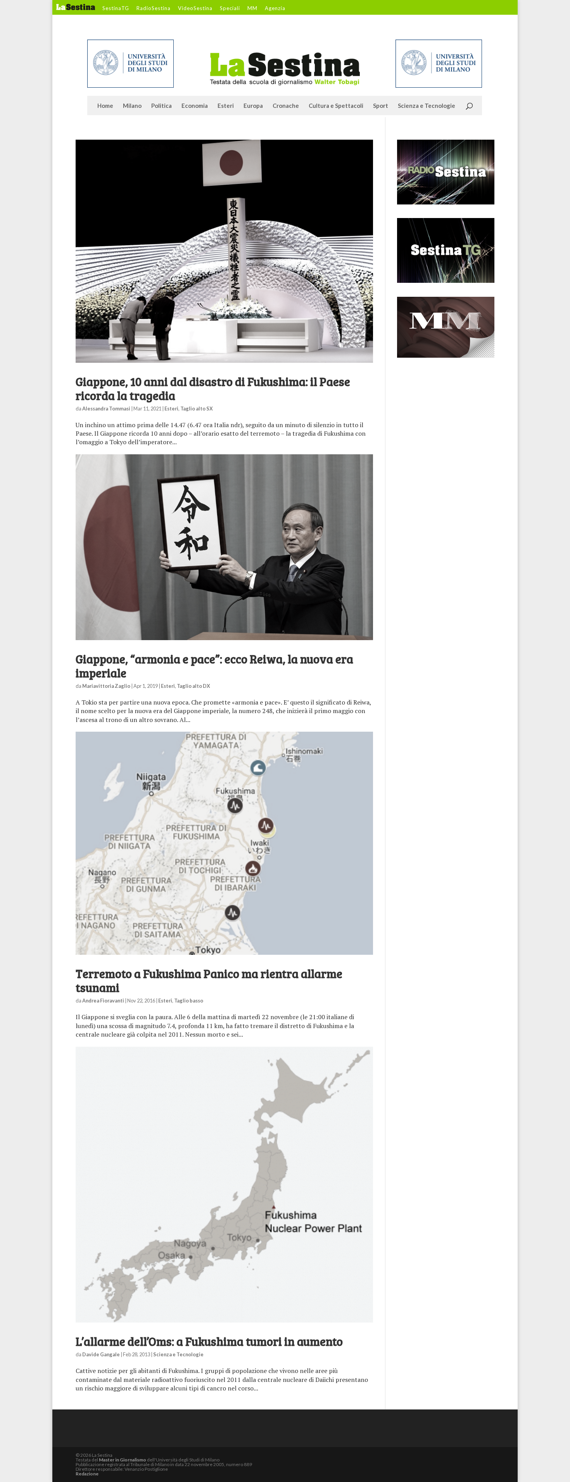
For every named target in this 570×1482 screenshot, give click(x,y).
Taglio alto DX (193, 686)
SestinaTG (115, 8)
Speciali (230, 8)
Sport (380, 106)
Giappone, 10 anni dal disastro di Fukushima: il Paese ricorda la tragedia (213, 388)
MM (252, 8)
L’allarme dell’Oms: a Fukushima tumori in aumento (209, 1341)
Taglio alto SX (196, 408)
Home (105, 106)
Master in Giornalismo (122, 1460)
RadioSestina (153, 8)
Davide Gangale (101, 1354)
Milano (132, 106)
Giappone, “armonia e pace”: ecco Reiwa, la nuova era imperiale (214, 665)
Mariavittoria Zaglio (106, 686)
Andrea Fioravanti (103, 1000)
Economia (194, 106)
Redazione (87, 1474)
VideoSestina (195, 8)
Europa (253, 106)
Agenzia (275, 8)
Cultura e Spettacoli (336, 106)
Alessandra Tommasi (106, 408)
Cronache (286, 106)
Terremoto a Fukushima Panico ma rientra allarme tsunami (209, 980)
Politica (161, 106)
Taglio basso (188, 1000)
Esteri (226, 106)
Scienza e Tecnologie (426, 106)
